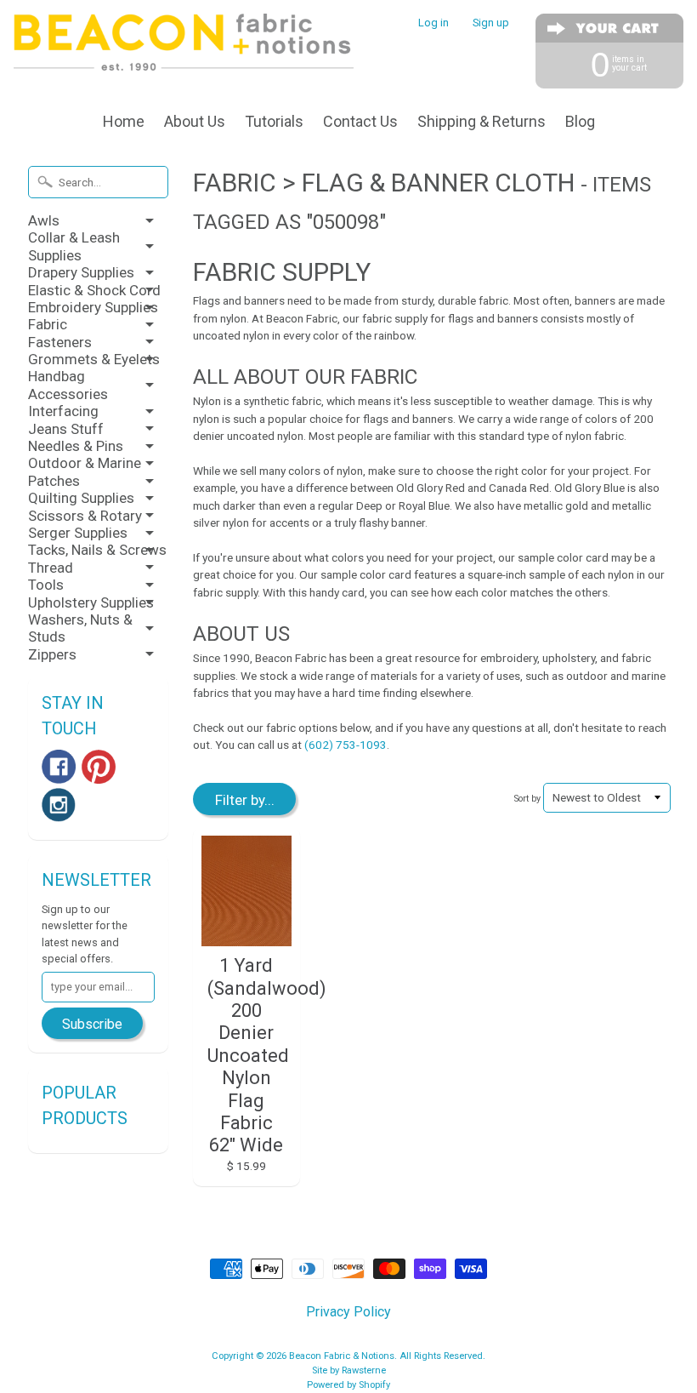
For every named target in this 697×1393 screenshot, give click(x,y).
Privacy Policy (348, 1312)
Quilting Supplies (81, 497)
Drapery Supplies (81, 272)
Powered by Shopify (348, 1384)
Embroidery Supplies (93, 307)
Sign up (491, 23)
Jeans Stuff (66, 428)
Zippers (52, 654)
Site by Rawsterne (349, 1370)
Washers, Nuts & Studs (80, 628)
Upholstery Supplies (91, 602)
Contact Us (360, 121)
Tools (46, 584)
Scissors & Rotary (85, 515)
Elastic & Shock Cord (94, 290)
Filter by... (245, 799)
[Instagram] (59, 805)
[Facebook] (59, 767)
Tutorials (274, 121)
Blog (580, 121)
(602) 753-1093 (345, 744)
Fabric (47, 324)
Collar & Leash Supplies (74, 246)
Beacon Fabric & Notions (341, 1356)
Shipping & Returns (481, 121)
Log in (433, 23)
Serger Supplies (78, 532)
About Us (194, 121)
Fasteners (60, 342)
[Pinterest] (99, 767)
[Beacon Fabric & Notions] (184, 48)
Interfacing (63, 411)
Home (123, 121)
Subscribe (92, 1024)
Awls (44, 220)
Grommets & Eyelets (94, 359)
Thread (50, 567)
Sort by (527, 798)
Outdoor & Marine (84, 462)
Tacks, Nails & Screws (97, 549)
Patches (54, 480)
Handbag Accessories (68, 385)
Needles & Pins (75, 445)
